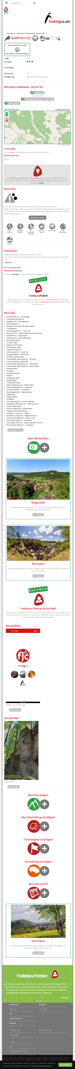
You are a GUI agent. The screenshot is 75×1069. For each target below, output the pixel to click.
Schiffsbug (10, 399)
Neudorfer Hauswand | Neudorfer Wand (20, 326)
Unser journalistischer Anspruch (18, 1051)
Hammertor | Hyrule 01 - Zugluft (18, 413)
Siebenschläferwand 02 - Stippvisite (19, 387)
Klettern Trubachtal (46, 1030)
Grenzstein (10, 371)
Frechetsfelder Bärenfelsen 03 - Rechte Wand (23, 366)
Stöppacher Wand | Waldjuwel (17, 411)
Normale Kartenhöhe (11, 109)
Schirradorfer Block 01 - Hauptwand (19, 420)
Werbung (12, 1042)
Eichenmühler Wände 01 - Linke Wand (20, 425)
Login (11, 1014)
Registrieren (13, 1009)
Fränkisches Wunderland (15, 319)
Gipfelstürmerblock (13, 373)
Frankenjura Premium (15, 1018)
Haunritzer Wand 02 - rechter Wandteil (20, 401)
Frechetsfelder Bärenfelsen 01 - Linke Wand (22, 364)
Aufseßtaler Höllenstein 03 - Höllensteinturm (23, 404)
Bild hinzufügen (52, 230)
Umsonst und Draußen (14, 345)
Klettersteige (15, 1035)
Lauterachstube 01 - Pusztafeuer (18, 390)
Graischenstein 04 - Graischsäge (18, 317)
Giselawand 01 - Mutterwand (17, 335)
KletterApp (12, 1023)
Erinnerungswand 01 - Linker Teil (18, 331)
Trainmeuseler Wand (14, 347)
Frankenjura (11, 33)
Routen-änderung (9, 231)
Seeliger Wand (12, 380)
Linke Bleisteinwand (14, 382)
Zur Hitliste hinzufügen (20, 231)
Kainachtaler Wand (13, 340)
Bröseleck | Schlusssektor (15, 357)
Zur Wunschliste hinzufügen (31, 232)
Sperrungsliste (43, 1009)
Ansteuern (9, 244)
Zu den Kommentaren (63, 231)
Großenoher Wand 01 (14, 349)
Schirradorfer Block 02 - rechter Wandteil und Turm (25, 422)
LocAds (41, 183)
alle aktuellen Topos (15, 430)
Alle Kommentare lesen (12, 267)
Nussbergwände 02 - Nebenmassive (19, 392)
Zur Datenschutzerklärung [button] (42, 1066)
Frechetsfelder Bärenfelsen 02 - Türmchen (21, 359)
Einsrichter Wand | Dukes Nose (17, 361)
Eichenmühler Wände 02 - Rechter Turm (21, 418)
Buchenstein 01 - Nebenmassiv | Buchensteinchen (24, 333)
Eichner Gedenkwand (14, 406)
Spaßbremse (39, 92)
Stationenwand (12, 368)
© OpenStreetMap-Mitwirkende (64, 145)
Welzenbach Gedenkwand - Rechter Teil (31, 33)
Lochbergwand (12, 328)
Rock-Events (42, 1004)
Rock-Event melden (37, 217)
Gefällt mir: (8, 262)
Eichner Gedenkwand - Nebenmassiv (19, 408)
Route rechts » (14, 103)
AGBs (10, 1046)
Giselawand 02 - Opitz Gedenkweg (19, 338)
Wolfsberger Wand (13, 378)
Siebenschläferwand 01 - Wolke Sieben (20, 385)
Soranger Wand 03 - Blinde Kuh (18, 354)
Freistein (10, 375)
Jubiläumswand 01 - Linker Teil (17, 352)
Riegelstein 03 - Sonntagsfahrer (18, 321)
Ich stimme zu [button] (65, 1065)
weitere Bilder (15, 710)
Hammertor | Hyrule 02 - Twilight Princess (21, 415)
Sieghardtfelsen (12, 397)
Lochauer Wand (12, 342)
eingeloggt (15, 274)
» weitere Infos (64, 998)
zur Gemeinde (38, 515)
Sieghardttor (11, 394)
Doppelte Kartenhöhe (62, 109)
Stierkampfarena (12, 324)
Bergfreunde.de (15, 1030)
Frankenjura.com (14, 1004)
